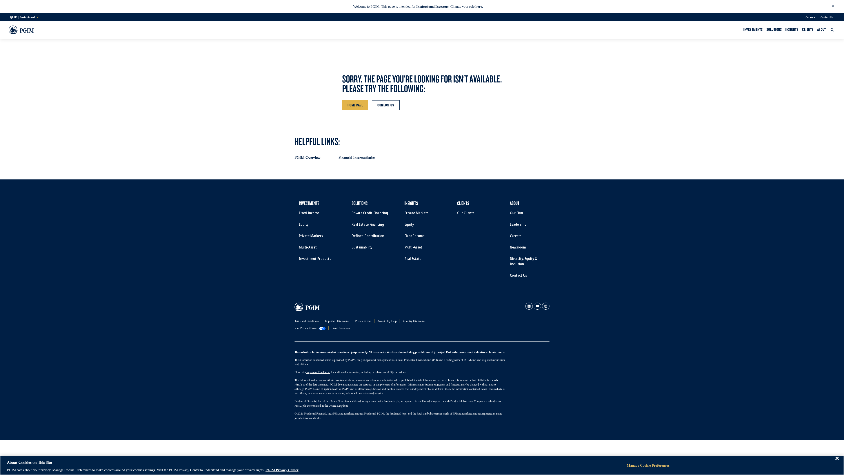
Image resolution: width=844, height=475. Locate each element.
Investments (753, 29)
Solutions (774, 29)
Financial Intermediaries (356, 158)
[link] (529, 306)
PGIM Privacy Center (282, 470)
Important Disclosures (318, 372)
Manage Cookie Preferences (648, 465)
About (821, 29)
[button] (833, 7)
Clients (807, 29)
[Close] (837, 461)
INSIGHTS (792, 29)
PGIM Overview (307, 158)
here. (479, 6)
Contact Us (826, 17)
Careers (810, 17)
